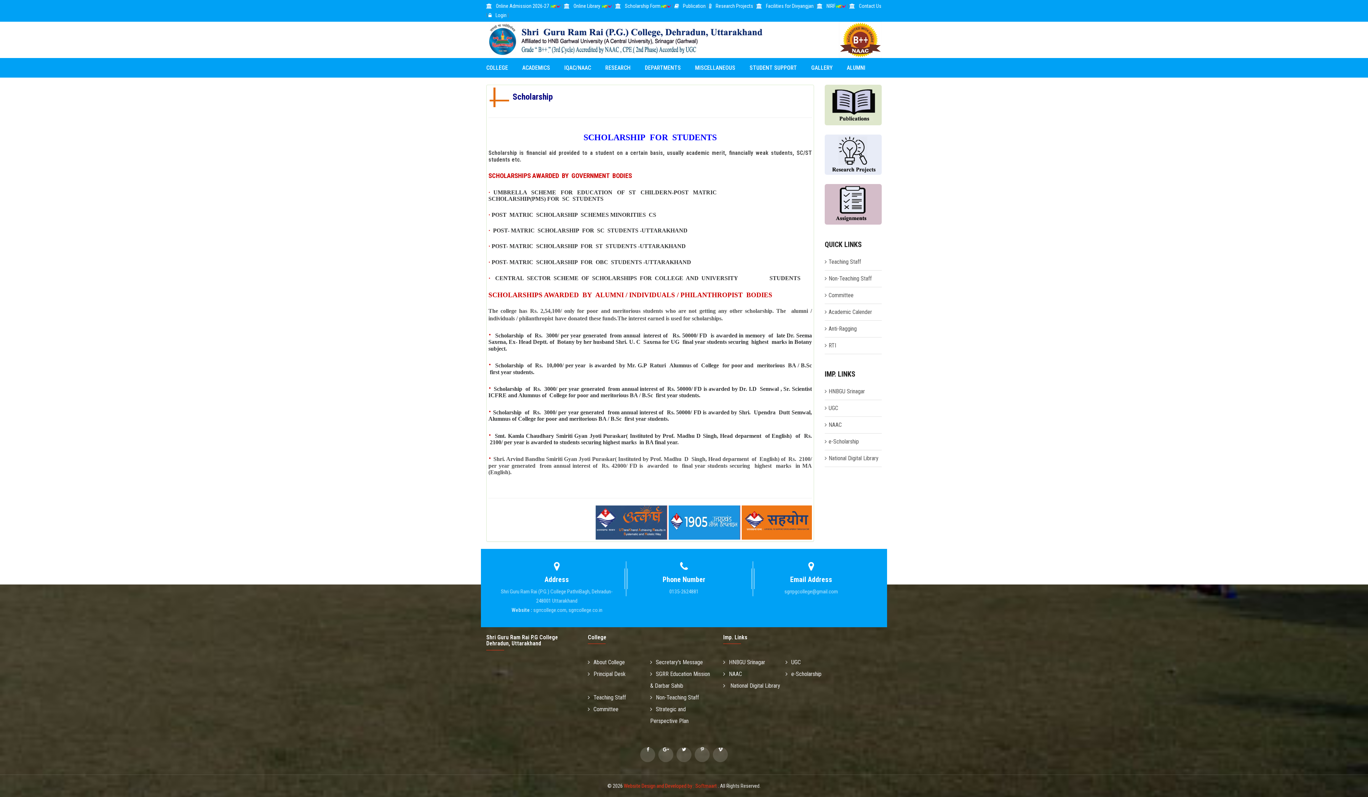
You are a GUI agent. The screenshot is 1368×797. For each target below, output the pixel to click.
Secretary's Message (679, 662)
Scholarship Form (642, 6)
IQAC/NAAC (577, 67)
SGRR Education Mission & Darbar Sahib (680, 680)
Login (501, 15)
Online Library (587, 6)
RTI (832, 345)
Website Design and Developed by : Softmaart (671, 786)
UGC (833, 408)
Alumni (856, 67)
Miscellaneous (715, 67)
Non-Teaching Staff (850, 278)
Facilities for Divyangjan (790, 6)
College (497, 67)
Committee (841, 295)
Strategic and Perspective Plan (669, 715)
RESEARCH (618, 67)
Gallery (822, 67)
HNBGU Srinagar (847, 391)
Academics (536, 67)
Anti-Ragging (843, 328)
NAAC (835, 424)
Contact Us (870, 6)
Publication (694, 6)
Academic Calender (850, 312)
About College (609, 662)
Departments (663, 67)
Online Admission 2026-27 (523, 6)
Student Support (773, 67)
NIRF (830, 6)
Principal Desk (610, 674)
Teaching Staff (845, 261)
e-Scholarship (844, 441)
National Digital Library (854, 458)
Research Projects (734, 6)
